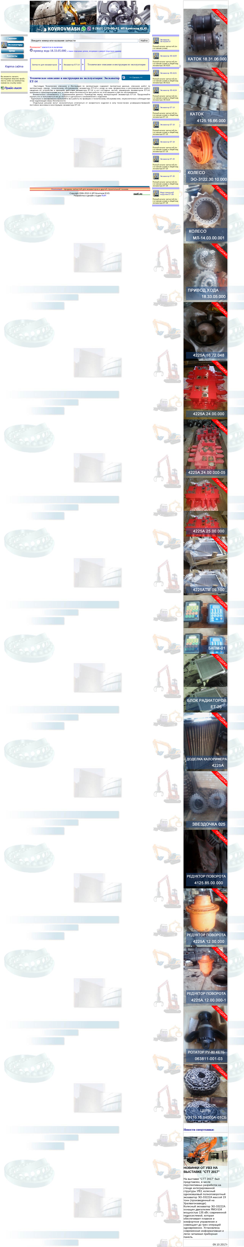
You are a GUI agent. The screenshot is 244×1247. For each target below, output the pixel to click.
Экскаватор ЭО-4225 (168, 56)
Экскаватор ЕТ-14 (71, 65)
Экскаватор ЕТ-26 (167, 176)
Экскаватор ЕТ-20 (167, 159)
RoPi (104, 195)
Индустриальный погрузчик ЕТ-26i (167, 193)
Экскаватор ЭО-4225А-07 (165, 41)
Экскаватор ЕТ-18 (167, 142)
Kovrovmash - (57, 189)
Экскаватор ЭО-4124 (168, 90)
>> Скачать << (135, 77)
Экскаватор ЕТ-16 (167, 125)
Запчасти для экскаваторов (44, 65)
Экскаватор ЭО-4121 (168, 73)
